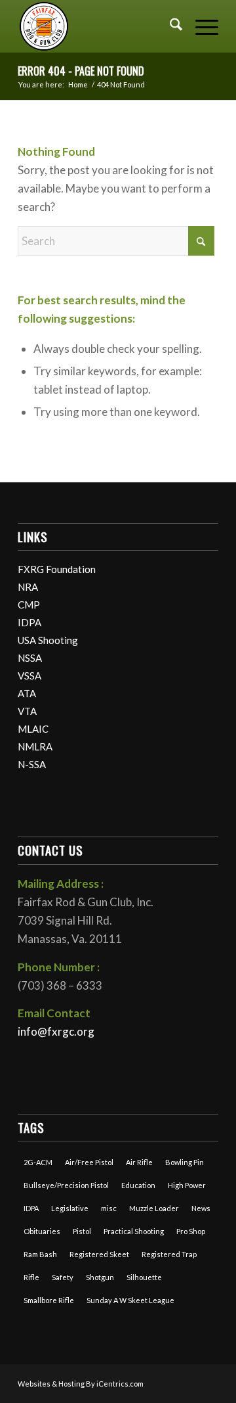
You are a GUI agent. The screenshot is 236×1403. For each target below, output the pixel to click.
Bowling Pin (184, 1162)
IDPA (29, 622)
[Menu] (200, 26)
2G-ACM (38, 1162)
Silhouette (144, 1277)
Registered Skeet (99, 1254)
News (200, 1208)
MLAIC (33, 729)
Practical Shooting (134, 1231)
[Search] (169, 26)
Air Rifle (139, 1162)
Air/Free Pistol (89, 1162)
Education (138, 1185)
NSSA (30, 658)
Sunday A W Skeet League (130, 1300)
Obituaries (42, 1231)
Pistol (82, 1231)
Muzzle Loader (154, 1208)
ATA (27, 693)
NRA (28, 587)
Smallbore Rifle (49, 1300)
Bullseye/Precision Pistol (66, 1185)
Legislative (69, 1208)
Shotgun (100, 1277)
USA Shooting (48, 640)
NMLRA (35, 746)
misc (109, 1208)
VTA (27, 711)
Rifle (31, 1277)
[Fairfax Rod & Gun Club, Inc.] (98, 26)
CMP (29, 604)
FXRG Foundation (57, 569)
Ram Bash (40, 1254)
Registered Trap (169, 1254)
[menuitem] (169, 26)
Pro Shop (190, 1231)
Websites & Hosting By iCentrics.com (81, 1383)
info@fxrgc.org (56, 1031)
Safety (62, 1277)
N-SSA (32, 764)
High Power (187, 1185)
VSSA (29, 675)
